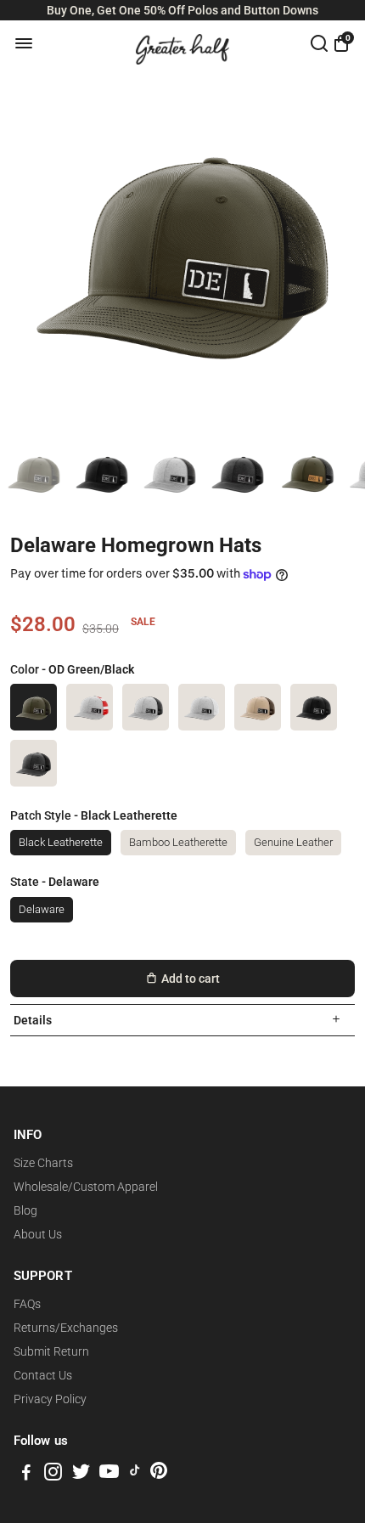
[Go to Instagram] (53, 1474)
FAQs (27, 1304)
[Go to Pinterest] (158, 1474)
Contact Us (43, 1375)
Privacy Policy (50, 1399)
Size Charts (43, 1163)
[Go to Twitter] (81, 1474)
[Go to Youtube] (109, 1474)
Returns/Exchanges (66, 1327)
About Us (38, 1234)
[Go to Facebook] (26, 1474)
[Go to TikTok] (134, 1474)
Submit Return (51, 1351)
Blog (25, 1210)
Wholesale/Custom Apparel (86, 1186)
